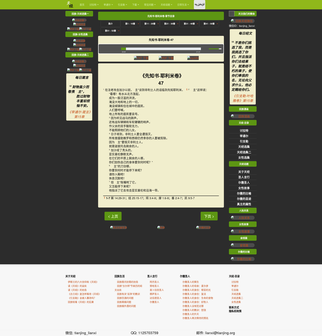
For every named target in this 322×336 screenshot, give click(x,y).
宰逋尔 (107, 4)
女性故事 (244, 188)
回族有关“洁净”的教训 (128, 293)
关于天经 (244, 172)
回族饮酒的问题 (125, 297)
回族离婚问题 (124, 302)
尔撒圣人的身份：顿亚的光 (196, 289)
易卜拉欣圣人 (157, 289)
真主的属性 (244, 204)
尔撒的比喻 (244, 193)
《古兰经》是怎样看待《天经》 (84, 293)
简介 (110, 23)
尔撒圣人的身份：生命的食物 (197, 297)
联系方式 (234, 307)
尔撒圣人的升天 (190, 314)
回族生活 (120, 276)
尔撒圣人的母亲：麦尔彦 (195, 285)
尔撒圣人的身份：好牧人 (195, 302)
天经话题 (165, 4)
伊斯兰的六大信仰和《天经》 (83, 281)
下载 (134, 4)
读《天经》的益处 (77, 285)
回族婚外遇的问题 (126, 306)
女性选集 (244, 157)
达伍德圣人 (156, 297)
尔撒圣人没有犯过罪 (193, 306)
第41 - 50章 (209, 23)
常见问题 (148, 4)
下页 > (209, 216)
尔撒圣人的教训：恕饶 (194, 310)
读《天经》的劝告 (77, 289)
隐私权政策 (235, 311)
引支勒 (121, 4)
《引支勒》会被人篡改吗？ (82, 297)
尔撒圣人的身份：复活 (194, 293)
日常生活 (182, 4)
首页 (82, 4)
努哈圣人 (154, 285)
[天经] (70, 4)
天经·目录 (234, 276)
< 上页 (113, 216)
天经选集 (244, 147)
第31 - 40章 (189, 23)
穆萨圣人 (154, 293)
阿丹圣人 (154, 281)
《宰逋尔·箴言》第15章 (79, 114)
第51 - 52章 (110, 30)
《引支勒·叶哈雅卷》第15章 (242, 98)
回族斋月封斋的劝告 (127, 281)
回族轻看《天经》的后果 (81, 302)
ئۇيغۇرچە (199, 5)
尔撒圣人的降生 (190, 281)
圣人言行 (244, 177)
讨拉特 (92, 4)
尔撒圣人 (244, 182)
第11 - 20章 (149, 23)
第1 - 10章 (130, 23)
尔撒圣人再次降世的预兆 (195, 318)
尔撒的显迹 (244, 199)
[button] (109, 49)
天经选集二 (244, 152)
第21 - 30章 (169, 23)
